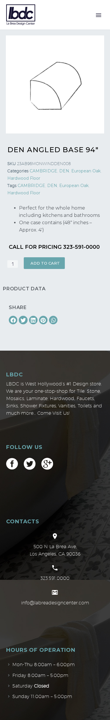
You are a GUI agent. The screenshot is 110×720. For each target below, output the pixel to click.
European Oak (86, 171)
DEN (64, 171)
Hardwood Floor (23, 178)
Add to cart (45, 263)
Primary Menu (98, 15)
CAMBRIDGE (43, 171)
